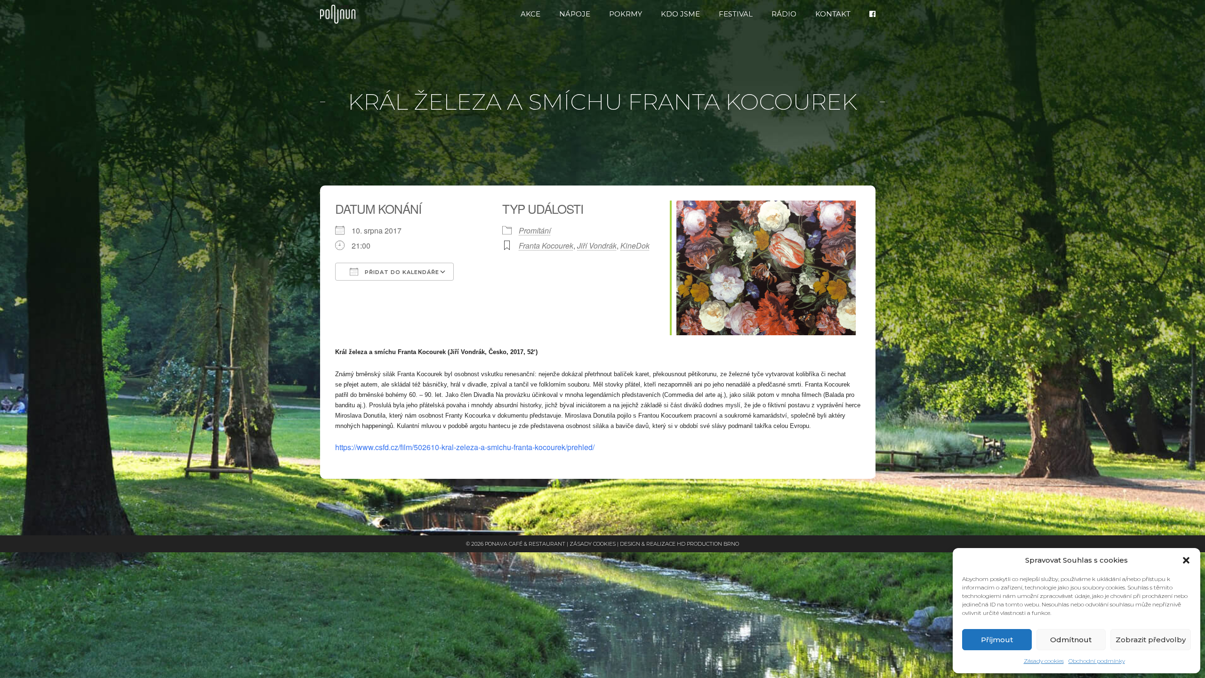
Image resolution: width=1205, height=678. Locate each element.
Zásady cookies (1044, 660)
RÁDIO (783, 13)
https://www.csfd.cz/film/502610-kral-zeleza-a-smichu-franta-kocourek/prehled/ (464, 447)
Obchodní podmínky (1096, 660)
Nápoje (574, 13)
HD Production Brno (708, 544)
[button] (1186, 560)
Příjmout (997, 639)
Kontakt (833, 13)
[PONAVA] (340, 14)
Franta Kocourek (546, 245)
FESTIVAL (736, 13)
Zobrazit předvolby (1151, 639)
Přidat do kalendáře (401, 272)
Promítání (535, 230)
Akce (530, 13)
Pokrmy (625, 13)
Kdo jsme (680, 13)
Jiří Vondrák (597, 245)
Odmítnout (1071, 639)
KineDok (635, 245)
